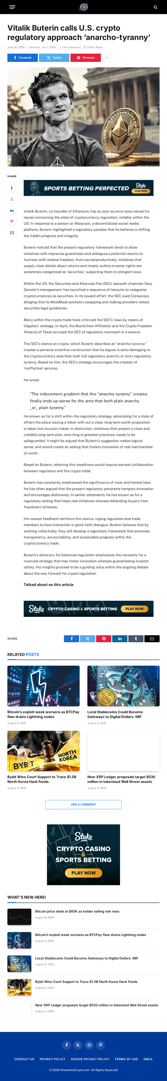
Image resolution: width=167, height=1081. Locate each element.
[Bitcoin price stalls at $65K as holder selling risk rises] (19, 917)
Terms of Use (126, 1059)
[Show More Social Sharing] (106, 58)
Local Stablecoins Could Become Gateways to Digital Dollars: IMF (115, 714)
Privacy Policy (52, 1059)
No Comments (72, 47)
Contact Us (24, 1059)
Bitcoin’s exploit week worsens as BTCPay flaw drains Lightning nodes (43, 714)
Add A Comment (83, 804)
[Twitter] (11, 199)
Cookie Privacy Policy (90, 1059)
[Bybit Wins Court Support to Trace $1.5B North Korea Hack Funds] (43, 751)
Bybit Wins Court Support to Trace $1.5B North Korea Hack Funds (41, 779)
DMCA (148, 1059)
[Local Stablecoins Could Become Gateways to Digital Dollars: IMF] (123, 686)
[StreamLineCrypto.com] (84, 7)
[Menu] (12, 7)
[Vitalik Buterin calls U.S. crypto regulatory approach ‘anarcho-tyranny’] (83, 117)
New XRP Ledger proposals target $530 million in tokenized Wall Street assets (121, 779)
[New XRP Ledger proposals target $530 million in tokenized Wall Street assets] (123, 751)
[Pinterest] (11, 221)
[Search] (155, 7)
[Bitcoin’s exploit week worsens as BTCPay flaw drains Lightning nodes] (43, 686)
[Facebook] (11, 188)
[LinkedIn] (11, 210)
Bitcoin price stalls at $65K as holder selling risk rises (77, 911)
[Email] (11, 232)
